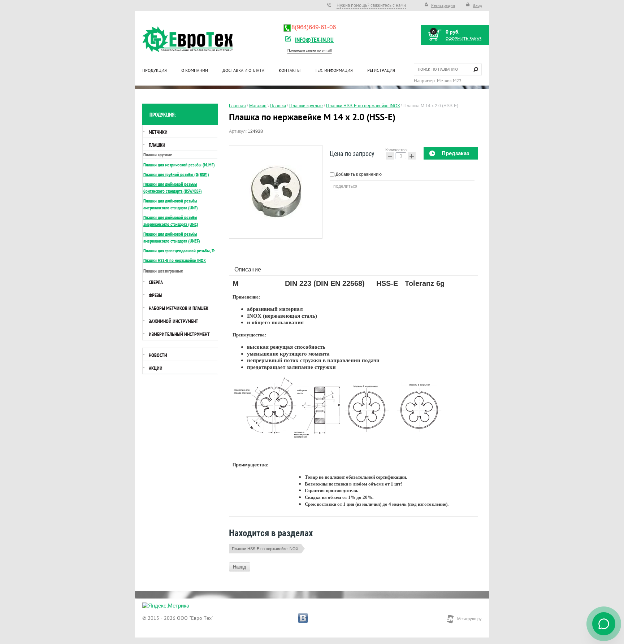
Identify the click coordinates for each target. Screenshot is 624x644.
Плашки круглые (157, 155)
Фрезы (155, 295)
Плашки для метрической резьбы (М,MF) (179, 165)
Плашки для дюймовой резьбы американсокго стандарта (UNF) (170, 204)
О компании (194, 70)
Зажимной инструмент (173, 321)
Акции (155, 368)
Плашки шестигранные (163, 271)
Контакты (289, 70)
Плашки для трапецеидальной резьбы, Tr (179, 251)
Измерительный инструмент (179, 334)
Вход (477, 5)
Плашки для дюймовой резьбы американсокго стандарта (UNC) (170, 220)
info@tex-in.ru (314, 39)
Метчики (158, 132)
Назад (239, 567)
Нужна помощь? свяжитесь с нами (371, 5)
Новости (158, 355)
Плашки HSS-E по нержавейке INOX (265, 549)
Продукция (154, 70)
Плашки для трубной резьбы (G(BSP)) (176, 174)
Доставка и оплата (243, 70)
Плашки (157, 145)
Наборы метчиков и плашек (178, 308)
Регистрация (443, 5)
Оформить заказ (463, 38)
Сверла (156, 282)
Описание (247, 269)
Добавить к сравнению (358, 174)
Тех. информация (334, 70)
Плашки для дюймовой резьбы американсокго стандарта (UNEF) (171, 237)
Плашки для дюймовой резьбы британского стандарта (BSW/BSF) (172, 187)
